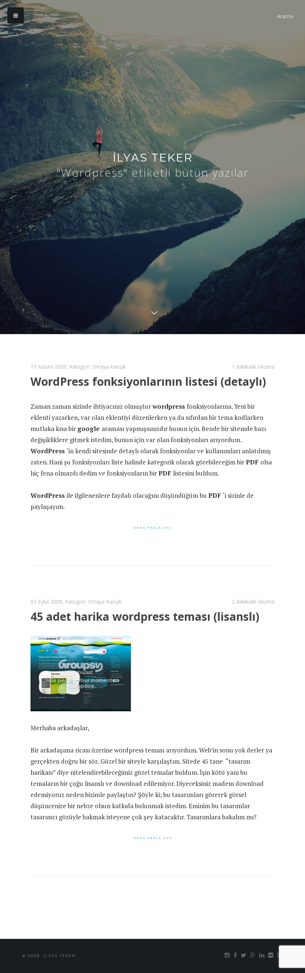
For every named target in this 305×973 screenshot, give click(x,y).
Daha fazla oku (152, 527)
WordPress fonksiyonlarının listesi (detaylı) (148, 381)
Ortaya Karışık (109, 366)
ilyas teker (153, 157)
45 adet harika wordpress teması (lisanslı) (144, 616)
